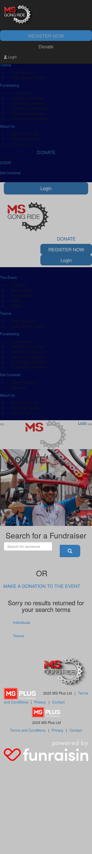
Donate (46, 46)
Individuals (21, 622)
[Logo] (46, 15)
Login (12, 56)
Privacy (40, 702)
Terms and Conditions (27, 730)
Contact (58, 702)
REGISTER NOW (46, 35)
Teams (18, 635)
